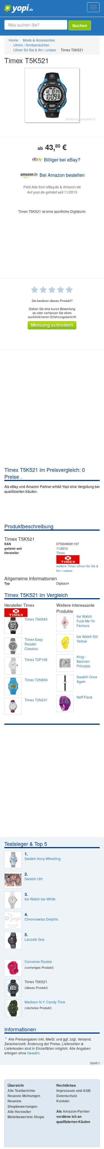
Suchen (79, 25)
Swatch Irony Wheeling (43, 858)
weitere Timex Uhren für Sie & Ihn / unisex (77, 568)
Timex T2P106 (36, 659)
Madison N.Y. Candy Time (45, 1002)
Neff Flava (84, 697)
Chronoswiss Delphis (41, 919)
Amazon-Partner (76, 1111)
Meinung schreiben (52, 325)
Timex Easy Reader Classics (34, 644)
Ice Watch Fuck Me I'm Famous (86, 621)
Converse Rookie (38, 961)
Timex (60, 552)
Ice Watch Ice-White (40, 899)
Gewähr (33, 1052)
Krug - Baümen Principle (83, 661)
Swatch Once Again (87, 679)
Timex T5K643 (36, 619)
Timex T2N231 (36, 700)
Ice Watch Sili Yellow (87, 638)
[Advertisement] (52, 411)
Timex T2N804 (36, 679)
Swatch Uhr (34, 878)
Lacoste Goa (34, 939)
